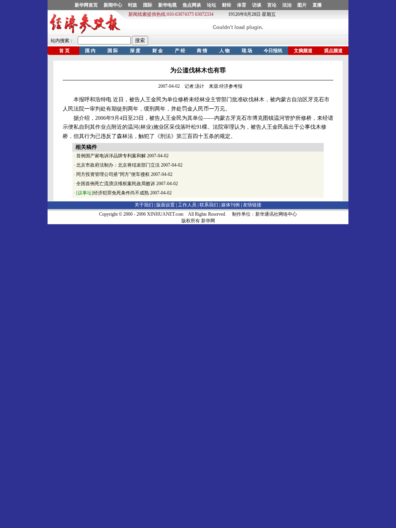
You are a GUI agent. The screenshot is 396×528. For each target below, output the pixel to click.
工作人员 (187, 205)
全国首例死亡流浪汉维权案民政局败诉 (115, 183)
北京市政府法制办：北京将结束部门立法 (118, 165)
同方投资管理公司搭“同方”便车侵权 (113, 174)
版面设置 (165, 205)
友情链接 (252, 205)
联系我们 (209, 205)
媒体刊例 (230, 205)
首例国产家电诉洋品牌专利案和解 (111, 155)
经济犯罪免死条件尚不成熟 (112, 193)
